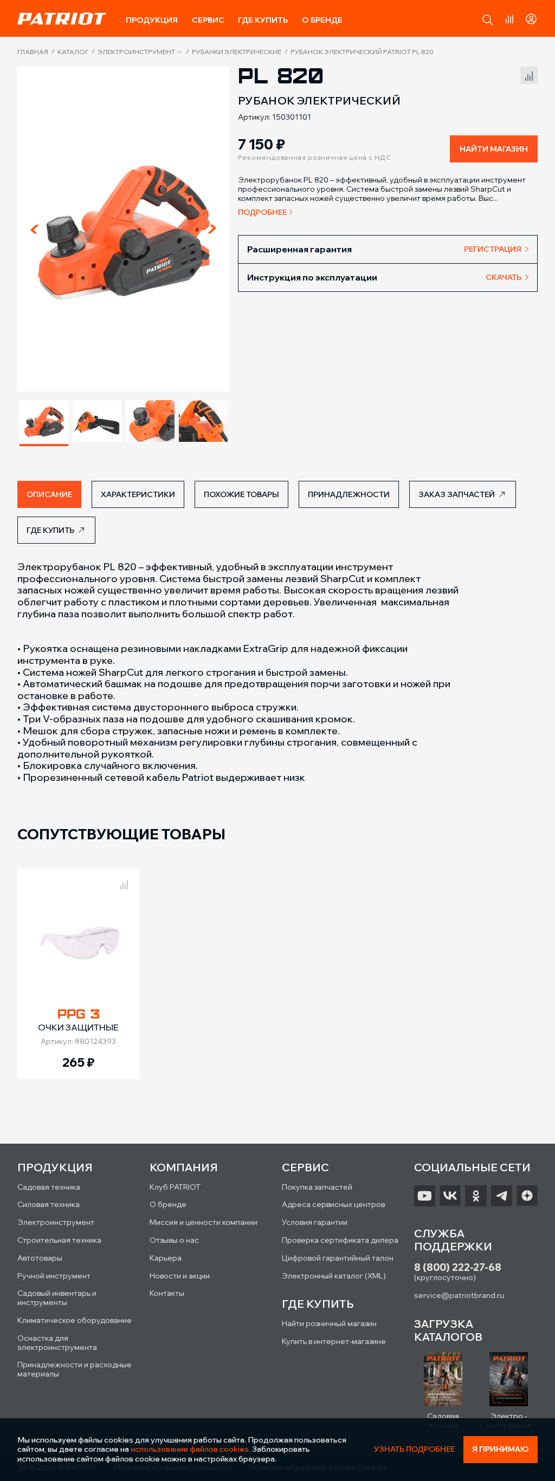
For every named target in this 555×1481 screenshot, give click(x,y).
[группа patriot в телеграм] (501, 1196)
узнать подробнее (414, 1449)
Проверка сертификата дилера (340, 1240)
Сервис (208, 20)
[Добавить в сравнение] (529, 74)
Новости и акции (180, 1276)
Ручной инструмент (54, 1276)
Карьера (166, 1258)
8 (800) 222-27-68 (457, 1267)
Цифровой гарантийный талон (337, 1258)
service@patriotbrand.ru (459, 1295)
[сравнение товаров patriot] (124, 882)
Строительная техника (59, 1240)
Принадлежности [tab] (349, 494)
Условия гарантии (314, 1222)
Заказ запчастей (456, 494)
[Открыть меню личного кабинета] (531, 17)
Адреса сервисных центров (333, 1204)
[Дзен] (527, 1196)
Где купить (263, 20)
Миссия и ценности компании (203, 1222)
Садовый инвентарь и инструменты (56, 1297)
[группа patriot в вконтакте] (450, 1196)
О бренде (322, 20)
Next (211, 229)
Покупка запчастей (317, 1187)
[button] (487, 20)
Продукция (152, 20)
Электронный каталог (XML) (334, 1276)
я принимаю (500, 1449)
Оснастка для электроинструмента (57, 1342)
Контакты (167, 1293)
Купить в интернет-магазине (334, 1341)
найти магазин (494, 149)
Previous (34, 229)
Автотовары (39, 1258)
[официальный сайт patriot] (61, 18)
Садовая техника (48, 1187)
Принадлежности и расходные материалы (74, 1369)
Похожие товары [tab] (241, 494)
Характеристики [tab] (138, 494)
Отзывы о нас (174, 1240)
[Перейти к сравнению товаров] (509, 18)
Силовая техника (48, 1204)
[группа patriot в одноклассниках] (475, 1196)
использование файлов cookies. (190, 1449)
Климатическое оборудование (74, 1320)
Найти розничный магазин (329, 1323)
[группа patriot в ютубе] (424, 1196)
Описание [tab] (49, 494)
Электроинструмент (136, 52)
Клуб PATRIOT (175, 1187)
